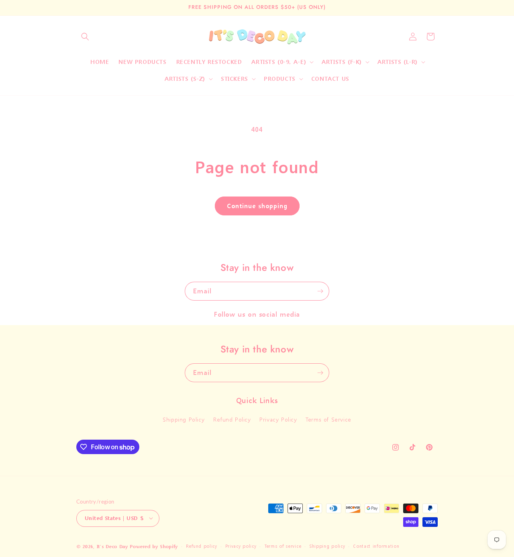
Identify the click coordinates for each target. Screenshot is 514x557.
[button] (85, 36)
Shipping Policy (183, 420)
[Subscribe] (320, 291)
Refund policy (201, 546)
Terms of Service (328, 420)
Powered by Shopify (154, 546)
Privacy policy (241, 546)
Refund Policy (232, 420)
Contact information (376, 546)
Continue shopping (257, 206)
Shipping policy (327, 546)
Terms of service (282, 546)
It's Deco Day (112, 546)
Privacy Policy (278, 420)
